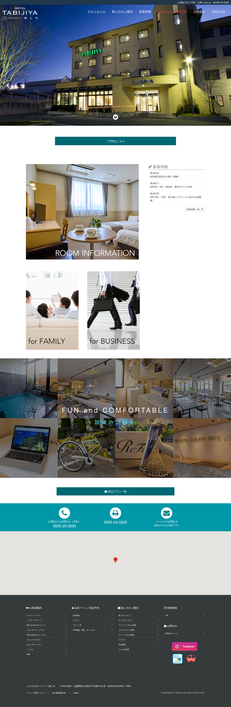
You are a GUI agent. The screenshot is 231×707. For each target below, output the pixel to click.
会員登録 (76, 615)
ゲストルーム (97, 11)
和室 (28, 654)
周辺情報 (122, 644)
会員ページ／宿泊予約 (172, 11)
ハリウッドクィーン (34, 620)
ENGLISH (219, 11)
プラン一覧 (77, 625)
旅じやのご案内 (122, 11)
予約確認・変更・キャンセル (84, 630)
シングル (30, 649)
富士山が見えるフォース (36, 625)
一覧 (166, 615)
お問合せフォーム (172, 633)
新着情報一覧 (193, 209)
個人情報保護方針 (59, 692)
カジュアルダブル (34, 639)
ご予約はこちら (115, 141)
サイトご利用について (36, 692)
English (76, 692)
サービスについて (125, 620)
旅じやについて (125, 615)
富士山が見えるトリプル (36, 634)
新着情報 (145, 11)
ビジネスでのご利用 (126, 630)
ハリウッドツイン (34, 615)
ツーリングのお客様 (126, 634)
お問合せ (200, 11)
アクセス (122, 639)
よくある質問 (124, 649)
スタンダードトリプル (35, 630)
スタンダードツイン (34, 644)
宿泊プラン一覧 (117, 491)
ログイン (76, 620)
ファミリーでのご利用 (127, 625)
